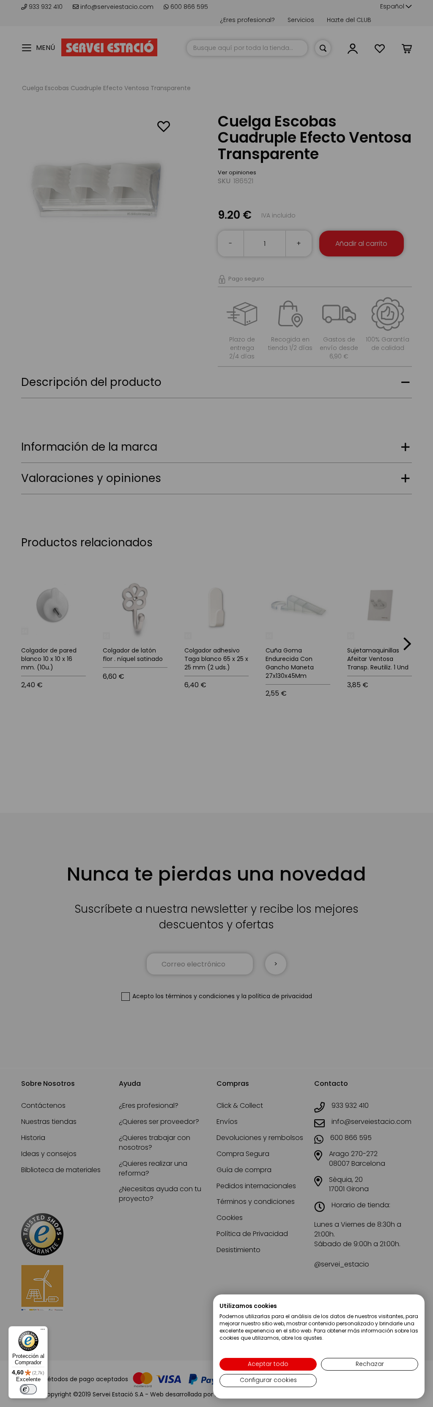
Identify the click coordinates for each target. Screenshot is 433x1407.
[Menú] (43, 1331)
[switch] (28, 1389)
